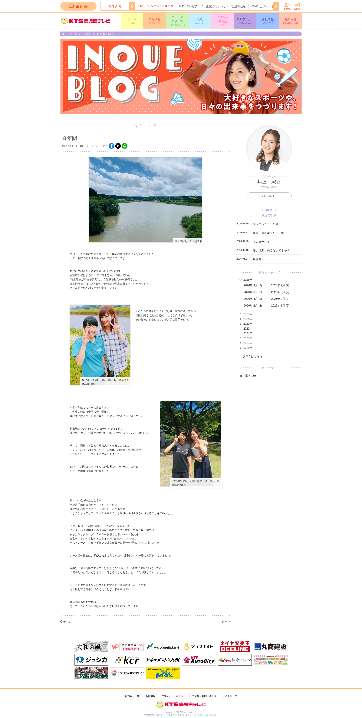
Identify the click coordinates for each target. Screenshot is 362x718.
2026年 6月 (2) (253, 292)
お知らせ (290, 20)
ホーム (132, 20)
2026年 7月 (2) (280, 285)
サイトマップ (229, 696)
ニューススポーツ (177, 20)
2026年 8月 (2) (253, 285)
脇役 (224, 621)
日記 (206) (250, 375)
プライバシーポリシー (173, 696)
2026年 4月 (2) (253, 298)
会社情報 (268, 20)
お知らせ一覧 (132, 696)
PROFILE (271, 196)
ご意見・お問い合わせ (204, 696)
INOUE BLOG (106, 33)
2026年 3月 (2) (280, 298)
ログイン (297, 9)
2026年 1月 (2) (280, 305)
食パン (67, 621)
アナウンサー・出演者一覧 (82, 33)
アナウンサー (245, 20)
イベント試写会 (222, 20)
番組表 (82, 6)
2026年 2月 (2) (253, 305)
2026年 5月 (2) (280, 292)
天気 (200, 20)
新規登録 (287, 9)
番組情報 (155, 20)
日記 (86, 146)
